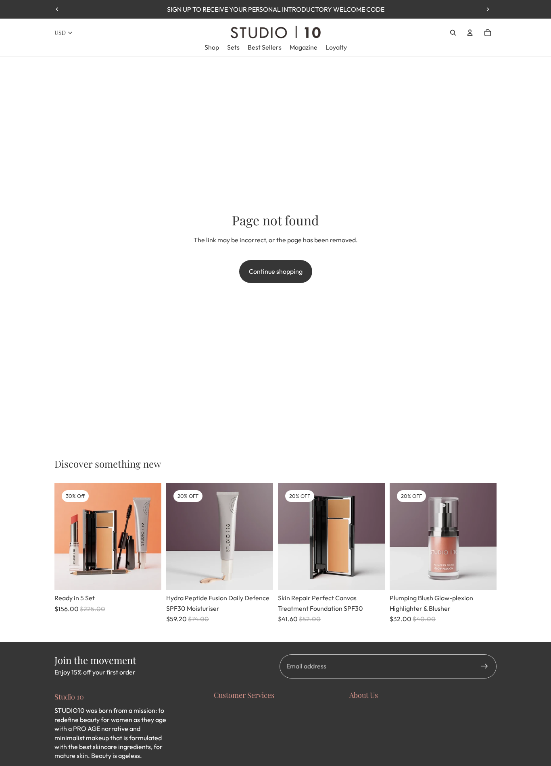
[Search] (453, 33)
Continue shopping (276, 271)
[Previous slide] (57, 9)
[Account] (470, 33)
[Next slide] (488, 9)
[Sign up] (484, 666)
